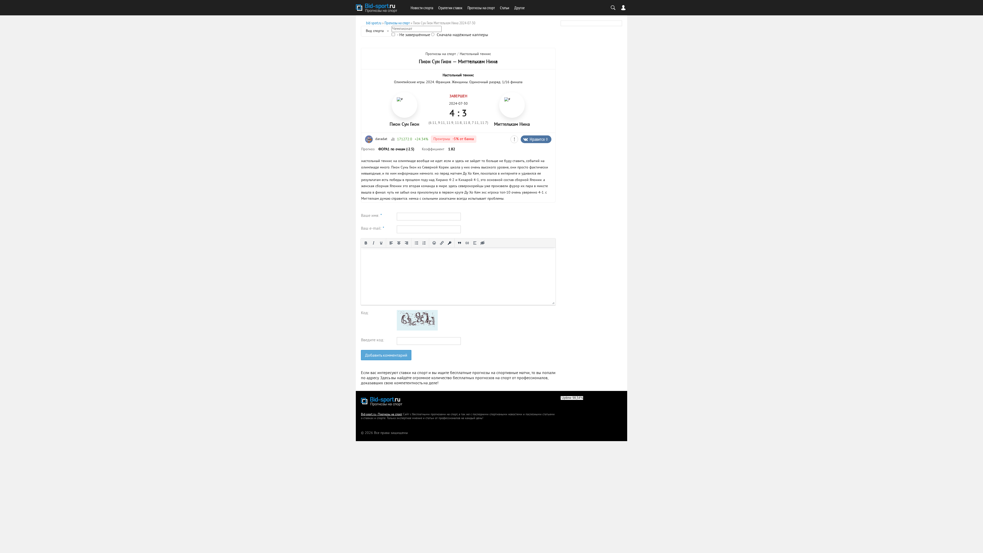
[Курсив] (373, 243)
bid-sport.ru (373, 22)
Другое (519, 7)
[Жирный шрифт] (366, 243)
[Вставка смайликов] (434, 243)
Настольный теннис (475, 54)
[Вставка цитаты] (459, 243)
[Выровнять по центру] (399, 243)
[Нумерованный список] (424, 243)
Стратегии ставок (450, 7)
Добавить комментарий (386, 355)
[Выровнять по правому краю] (406, 243)
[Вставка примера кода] (467, 243)
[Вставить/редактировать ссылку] (442, 243)
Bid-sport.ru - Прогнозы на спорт (381, 415)
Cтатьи (504, 7)
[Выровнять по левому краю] (391, 243)
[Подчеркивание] (381, 243)
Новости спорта (422, 7)
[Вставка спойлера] (475, 243)
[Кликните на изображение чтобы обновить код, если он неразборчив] (417, 329)
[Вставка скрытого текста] (482, 243)
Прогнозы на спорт (481, 7)
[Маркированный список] (416, 243)
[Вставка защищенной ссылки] (449, 243)
